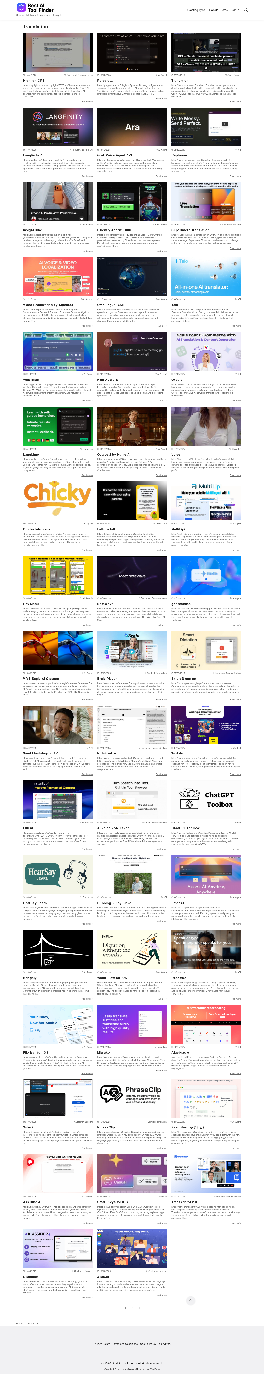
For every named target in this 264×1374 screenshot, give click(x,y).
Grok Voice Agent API (114, 155)
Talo (174, 304)
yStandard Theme (112, 1369)
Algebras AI (180, 1052)
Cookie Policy (148, 1344)
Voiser (176, 454)
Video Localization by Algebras (48, 304)
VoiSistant (31, 379)
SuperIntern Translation (190, 230)
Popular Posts (218, 10)
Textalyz (178, 753)
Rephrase (179, 155)
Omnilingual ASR (111, 304)
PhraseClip (106, 1127)
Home (19, 1323)
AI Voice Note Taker (113, 828)
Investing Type (195, 10)
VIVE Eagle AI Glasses (41, 678)
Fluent (28, 828)
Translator (179, 80)
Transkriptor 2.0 (184, 1202)
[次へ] (139, 1307)
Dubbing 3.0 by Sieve (114, 903)
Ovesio (177, 379)
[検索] (245, 10)
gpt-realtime (181, 604)
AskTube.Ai (32, 1202)
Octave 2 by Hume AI (114, 454)
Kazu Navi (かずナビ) (187, 1127)
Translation (33, 1323)
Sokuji (28, 1127)
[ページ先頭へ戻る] (190, 1300)
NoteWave (105, 604)
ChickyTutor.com (36, 529)
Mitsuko (103, 1052)
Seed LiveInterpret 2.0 (40, 753)
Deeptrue (178, 977)
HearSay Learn (35, 903)
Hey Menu (31, 604)
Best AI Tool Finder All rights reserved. (137, 1363)
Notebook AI (107, 753)
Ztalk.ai (103, 1276)
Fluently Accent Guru (114, 230)
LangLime (31, 454)
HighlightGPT (34, 80)
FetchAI (177, 903)
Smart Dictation (183, 678)
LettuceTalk (106, 529)
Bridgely (30, 977)
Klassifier (30, 1276)
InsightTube (32, 230)
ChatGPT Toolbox (185, 828)
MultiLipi (178, 529)
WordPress (155, 1369)
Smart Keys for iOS (112, 1202)
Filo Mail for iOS (36, 1052)
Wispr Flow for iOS (112, 977)
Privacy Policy (101, 1344)
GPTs (235, 10)
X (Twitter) (164, 1344)
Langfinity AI (33, 155)
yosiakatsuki (131, 1369)
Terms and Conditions (125, 1344)
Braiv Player (107, 678)
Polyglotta (105, 80)
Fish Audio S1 (108, 379)
